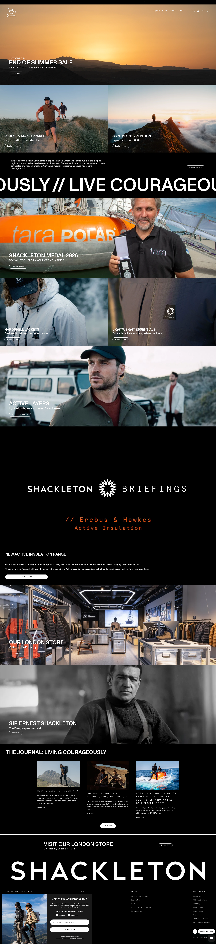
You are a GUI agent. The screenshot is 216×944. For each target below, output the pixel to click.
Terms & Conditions (200, 919)
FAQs (133, 904)
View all (108, 825)
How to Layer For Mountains (58, 791)
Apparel (156, 11)
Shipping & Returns (200, 900)
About (180, 11)
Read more (41, 808)
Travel (164, 11)
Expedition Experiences (139, 896)
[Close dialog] (89, 897)
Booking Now (136, 900)
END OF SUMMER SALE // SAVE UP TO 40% (107, 2)
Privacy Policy (198, 907)
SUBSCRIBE (70, 930)
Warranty (196, 904)
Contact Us (197, 896)
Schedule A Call (136, 911)
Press (195, 915)
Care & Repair (198, 911)
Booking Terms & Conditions (141, 907)
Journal (172, 11)
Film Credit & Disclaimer (202, 922)
